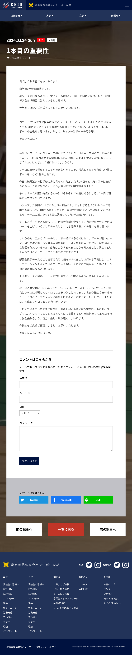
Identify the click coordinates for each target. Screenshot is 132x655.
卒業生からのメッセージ (65, 598)
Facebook (66, 499)
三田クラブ (109, 584)
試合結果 (7, 593)
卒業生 (6, 621)
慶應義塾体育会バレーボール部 (31, 564)
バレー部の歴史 (61, 589)
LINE (98, 499)
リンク (107, 589)
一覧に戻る (66, 529)
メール (24, 393)
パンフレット (10, 631)
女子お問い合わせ (113, 603)
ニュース (83, 584)
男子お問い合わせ (113, 598)
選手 (5, 603)
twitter (89, 565)
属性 (21, 407)
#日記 (52, 40)
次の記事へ (108, 529)
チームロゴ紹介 (61, 593)
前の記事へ (24, 529)
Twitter (34, 499)
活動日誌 (7, 612)
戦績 (5, 626)
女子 (41, 40)
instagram (97, 565)
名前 (23, 378)
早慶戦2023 (59, 603)
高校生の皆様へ (11, 584)
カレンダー (8, 598)
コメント (26, 423)
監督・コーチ (10, 607)
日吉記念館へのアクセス (65, 607)
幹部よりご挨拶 (61, 584)
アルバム (7, 617)
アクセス (108, 593)
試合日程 (7, 589)
